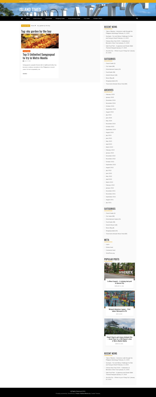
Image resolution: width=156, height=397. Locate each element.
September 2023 (111, 129)
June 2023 (109, 138)
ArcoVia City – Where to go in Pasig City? (118, 51)
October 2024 (110, 106)
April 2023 (109, 144)
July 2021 (108, 202)
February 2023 (110, 150)
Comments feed (110, 250)
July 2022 (108, 170)
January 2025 (110, 97)
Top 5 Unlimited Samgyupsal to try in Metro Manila (39, 56)
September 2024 (111, 109)
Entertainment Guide (74, 18)
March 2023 (109, 147)
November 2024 (111, 103)
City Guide (87, 18)
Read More (25, 73)
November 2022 (111, 159)
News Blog (109, 78)
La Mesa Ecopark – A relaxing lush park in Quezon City (119, 282)
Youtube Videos (97, 18)
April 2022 (109, 179)
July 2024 (108, 115)
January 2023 (110, 153)
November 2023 (111, 123)
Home (28, 18)
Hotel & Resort (37, 18)
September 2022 (111, 164)
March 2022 (109, 182)
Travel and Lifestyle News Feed (115, 84)
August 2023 (110, 132)
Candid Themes (95, 393)
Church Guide (110, 63)
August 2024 (110, 112)
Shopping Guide (60, 18)
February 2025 (110, 94)
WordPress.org (110, 253)
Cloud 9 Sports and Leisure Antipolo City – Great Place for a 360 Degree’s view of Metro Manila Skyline (119, 339)
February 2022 (110, 185)
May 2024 (109, 121)
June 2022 (109, 173)
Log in (107, 244)
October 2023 (110, 126)
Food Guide (49, 18)
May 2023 (109, 141)
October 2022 (110, 161)
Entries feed (109, 247)
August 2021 (110, 199)
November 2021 (111, 194)
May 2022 (109, 176)
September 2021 (111, 197)
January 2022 (110, 188)
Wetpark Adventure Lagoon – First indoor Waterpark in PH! (119, 310)
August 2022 (110, 167)
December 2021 (110, 191)
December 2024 (110, 100)
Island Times (30, 9)
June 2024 (109, 118)
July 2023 (108, 135)
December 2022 (110, 156)
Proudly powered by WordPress (65, 393)
